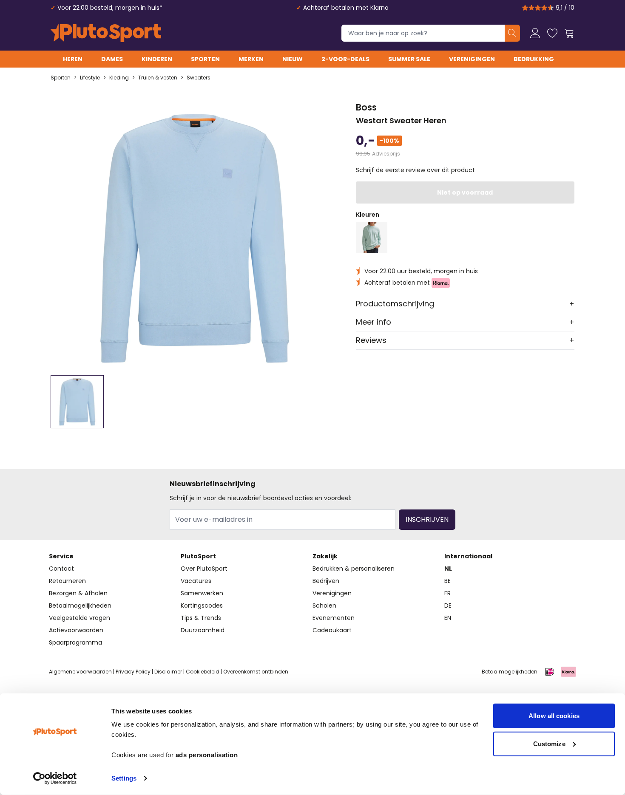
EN (447, 618)
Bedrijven (325, 581)
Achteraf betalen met (398, 282)
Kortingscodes (202, 605)
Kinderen (157, 59)
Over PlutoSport (204, 568)
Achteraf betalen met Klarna (346, 7)
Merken (251, 59)
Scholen (324, 605)
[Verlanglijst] (552, 33)
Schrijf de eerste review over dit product (415, 170)
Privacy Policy (133, 671)
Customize (549, 743)
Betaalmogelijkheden (80, 605)
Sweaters (198, 77)
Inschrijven (427, 519)
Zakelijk (325, 556)
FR (447, 593)
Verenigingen (472, 59)
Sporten (205, 59)
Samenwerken (202, 593)
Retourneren (67, 581)
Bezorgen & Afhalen (78, 593)
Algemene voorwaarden (80, 671)
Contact (61, 568)
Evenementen (333, 618)
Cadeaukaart (332, 630)
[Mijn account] (535, 33)
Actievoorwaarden (76, 630)
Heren (72, 59)
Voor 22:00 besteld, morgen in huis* (109, 7)
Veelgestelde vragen (79, 618)
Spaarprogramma (75, 642)
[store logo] (106, 33)
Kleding (119, 77)
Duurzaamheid (202, 630)
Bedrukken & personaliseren (353, 568)
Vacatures (196, 581)
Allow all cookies (554, 715)
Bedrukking (534, 59)
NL (448, 568)
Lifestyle (90, 77)
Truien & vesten (157, 77)
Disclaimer (168, 671)
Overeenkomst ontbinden (255, 671)
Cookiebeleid (202, 671)
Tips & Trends (201, 618)
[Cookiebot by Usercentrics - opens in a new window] (55, 778)
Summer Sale (409, 59)
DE (448, 605)
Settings (123, 778)
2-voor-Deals (345, 59)
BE (447, 581)
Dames (112, 59)
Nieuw (292, 59)
